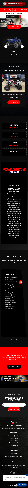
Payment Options (14, 445)
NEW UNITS (14, 125)
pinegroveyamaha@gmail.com (14, 456)
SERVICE (14, 143)
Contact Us (14, 450)
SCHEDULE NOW (14, 145)
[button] (11, 54)
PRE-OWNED (14, 134)
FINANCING (14, 151)
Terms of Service (14, 443)
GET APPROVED (14, 154)
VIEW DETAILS (13, 102)
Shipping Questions (14, 436)
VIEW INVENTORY (14, 26)
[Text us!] (22, 485)
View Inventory (14, 366)
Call (10, 10)
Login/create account (14, 13)
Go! (20, 15)
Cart (15, 10)
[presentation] (5, 46)
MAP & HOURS (24, 9)
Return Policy (14, 438)
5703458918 (14, 454)
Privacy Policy (14, 440)
